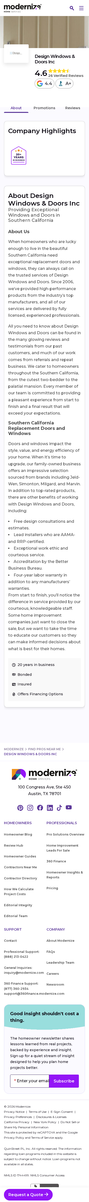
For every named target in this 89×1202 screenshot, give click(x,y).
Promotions (44, 108)
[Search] (72, 8)
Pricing (52, 888)
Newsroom (55, 984)
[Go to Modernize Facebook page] (40, 808)
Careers (52, 974)
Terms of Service (42, 1137)
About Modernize (60, 940)
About (16, 108)
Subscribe (64, 1081)
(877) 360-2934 (16, 989)
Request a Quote (26, 1194)
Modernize (14, 749)
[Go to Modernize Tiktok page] (59, 808)
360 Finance (56, 861)
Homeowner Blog (18, 834)
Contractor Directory (20, 878)
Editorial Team (15, 916)
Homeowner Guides (20, 856)
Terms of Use (38, 1112)
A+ (68, 83)
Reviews (72, 108)
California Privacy (17, 1122)
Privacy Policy (14, 1137)
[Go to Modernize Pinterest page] (20, 808)
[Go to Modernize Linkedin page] (50, 808)
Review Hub (13, 845)
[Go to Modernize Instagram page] (30, 808)
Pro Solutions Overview (65, 834)
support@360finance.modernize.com (34, 993)
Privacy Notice (14, 1112)
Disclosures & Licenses (51, 1117)
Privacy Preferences (18, 1117)
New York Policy (45, 1122)
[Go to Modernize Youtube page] (69, 808)
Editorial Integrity (18, 905)
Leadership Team (60, 962)
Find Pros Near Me (44, 749)
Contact (10, 940)
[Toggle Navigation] (81, 8)
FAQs (50, 952)
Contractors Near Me (20, 867)
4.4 (48, 83)
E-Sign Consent (62, 1112)
